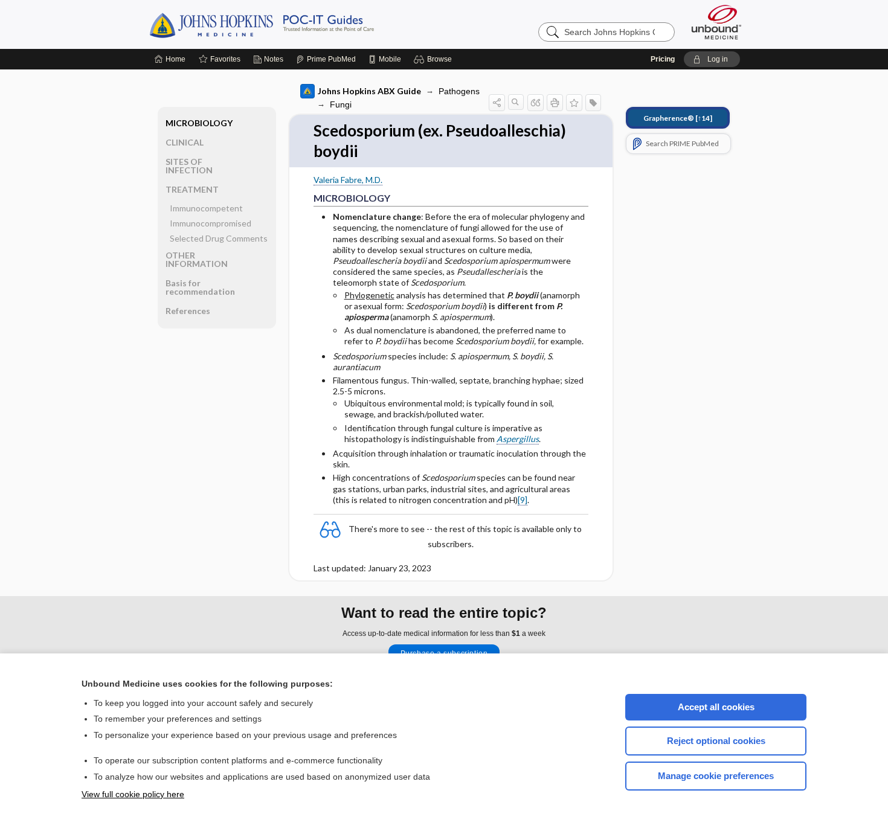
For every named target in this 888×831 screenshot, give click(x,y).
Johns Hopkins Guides (299, 24)
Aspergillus (518, 439)
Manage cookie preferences (716, 776)
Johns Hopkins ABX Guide (369, 91)
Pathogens (459, 91)
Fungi (341, 104)
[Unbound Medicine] (716, 22)
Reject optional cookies (716, 741)
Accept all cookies (716, 707)
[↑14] (677, 118)
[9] (522, 500)
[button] (434, 59)
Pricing (663, 59)
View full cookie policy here (133, 794)
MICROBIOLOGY (199, 123)
